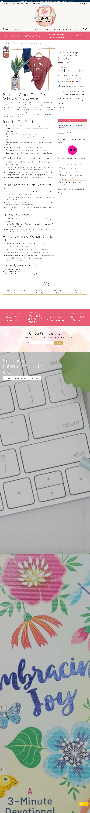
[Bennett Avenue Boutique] (45, 16)
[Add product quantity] (63, 110)
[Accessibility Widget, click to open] (2, 2)
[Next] (81, 1)
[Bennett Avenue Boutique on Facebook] (79, 4)
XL (81, 71)
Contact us (82, 175)
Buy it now (72, 120)
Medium (68, 71)
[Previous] (8, 1)
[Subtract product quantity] (59, 110)
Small (61, 71)
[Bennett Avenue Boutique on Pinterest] (84, 4)
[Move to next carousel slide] (86, 304)
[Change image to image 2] (6, 55)
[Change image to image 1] (6, 49)
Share (62, 193)
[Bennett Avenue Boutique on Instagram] (81, 4)
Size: (62, 68)
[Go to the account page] (83, 29)
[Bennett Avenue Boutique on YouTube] (86, 4)
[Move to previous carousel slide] (82, 304)
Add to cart (45, 256)
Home (5, 43)
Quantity (61, 107)
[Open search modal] (3, 29)
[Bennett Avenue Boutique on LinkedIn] (82, 4)
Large (76, 71)
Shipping (61, 133)
